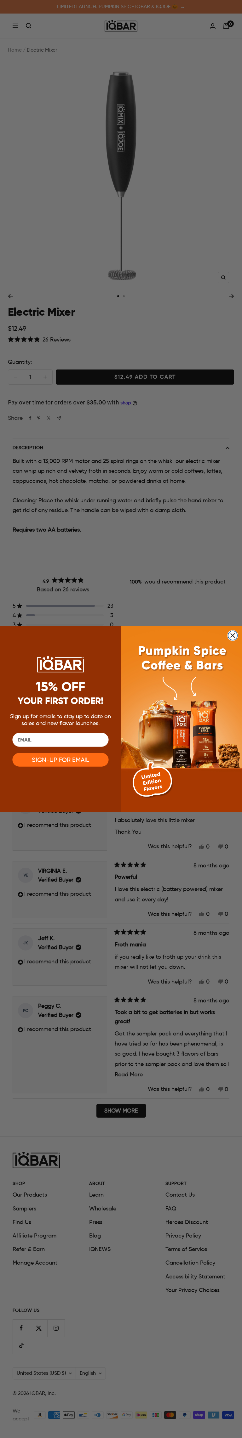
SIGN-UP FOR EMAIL (60, 760)
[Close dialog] (233, 635)
